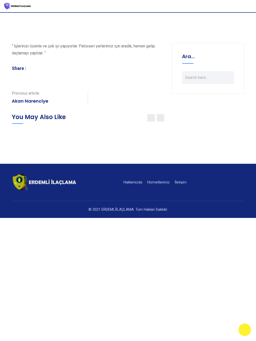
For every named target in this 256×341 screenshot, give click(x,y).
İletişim (180, 182)
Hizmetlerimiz (158, 182)
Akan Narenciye (30, 101)
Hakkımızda (133, 182)
